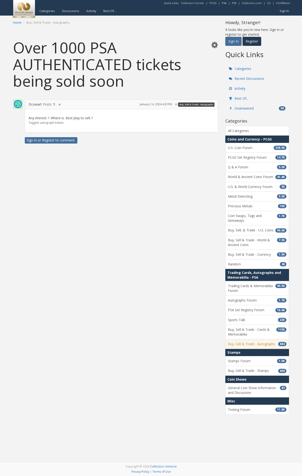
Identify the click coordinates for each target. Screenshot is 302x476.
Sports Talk (256, 320)
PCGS (213, 3)
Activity (91, 11)
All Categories (238, 130)
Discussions (70, 11)
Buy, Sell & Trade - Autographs (196, 104)
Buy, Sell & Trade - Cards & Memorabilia (256, 331)
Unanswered (259, 108)
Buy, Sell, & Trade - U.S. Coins (256, 230)
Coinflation (283, 3)
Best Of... (109, 11)
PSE (234, 3)
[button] (214, 45)
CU (269, 3)
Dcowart (35, 104)
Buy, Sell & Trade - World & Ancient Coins (256, 242)
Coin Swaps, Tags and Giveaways (256, 218)
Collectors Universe (163, 466)
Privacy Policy (140, 471)
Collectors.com (252, 3)
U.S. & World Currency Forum (256, 186)
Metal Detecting (256, 196)
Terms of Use (161, 471)
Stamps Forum (256, 361)
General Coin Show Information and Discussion (256, 390)
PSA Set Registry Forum (256, 310)
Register (48, 140)
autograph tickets (51, 123)
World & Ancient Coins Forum (256, 176)
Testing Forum (256, 409)
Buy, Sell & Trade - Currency (256, 254)
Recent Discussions (249, 78)
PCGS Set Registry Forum (256, 157)
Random (256, 264)
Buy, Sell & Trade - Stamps (256, 370)
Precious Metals (256, 206)
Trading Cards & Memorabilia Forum (256, 288)
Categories (47, 11)
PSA (224, 3)
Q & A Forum (256, 167)
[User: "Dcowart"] (18, 104)
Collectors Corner (192, 3)
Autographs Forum (256, 300)
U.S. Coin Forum (256, 147)
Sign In (284, 11)
